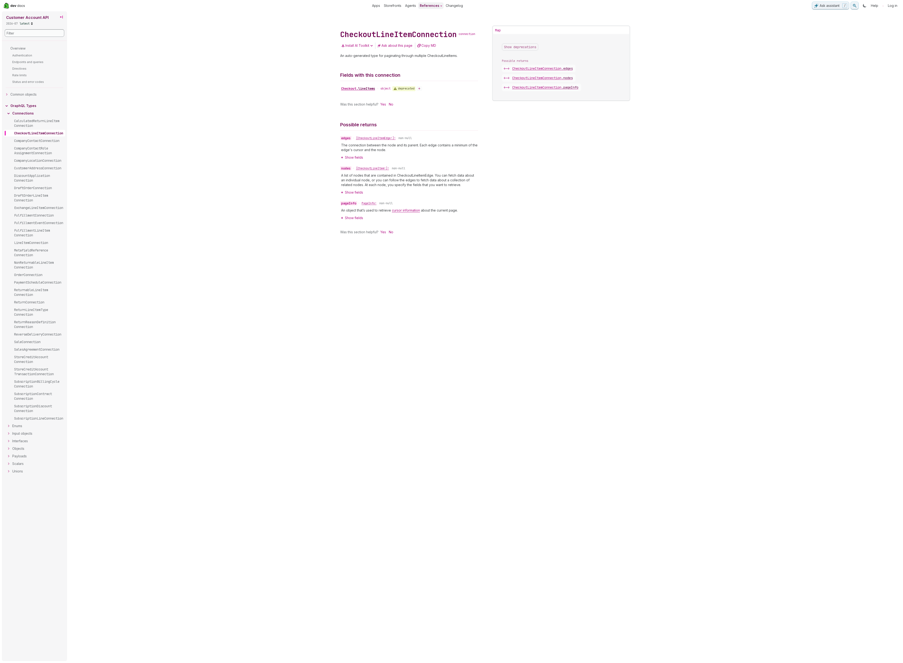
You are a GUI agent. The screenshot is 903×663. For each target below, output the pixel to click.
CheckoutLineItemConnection (542, 68)
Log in (892, 6)
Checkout (358, 88)
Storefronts (392, 6)
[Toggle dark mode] (864, 5)
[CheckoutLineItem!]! (372, 168)
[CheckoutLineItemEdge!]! (376, 138)
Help (874, 6)
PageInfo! (369, 203)
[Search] (855, 6)
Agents (410, 6)
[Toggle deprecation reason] (419, 88)
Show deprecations (520, 47)
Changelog (454, 6)
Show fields (354, 157)
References (429, 6)
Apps (376, 6)
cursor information (406, 210)
